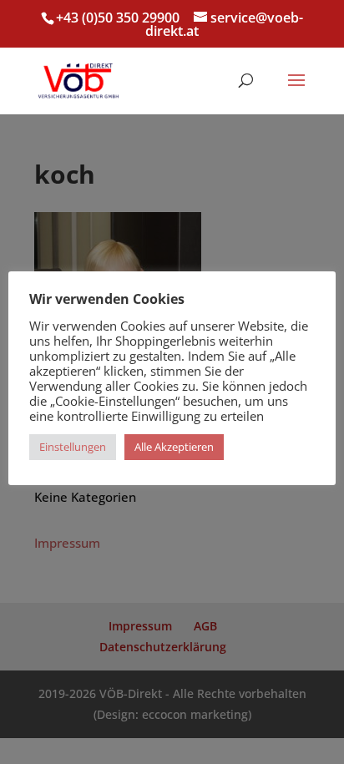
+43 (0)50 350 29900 (118, 17)
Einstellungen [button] (72, 446)
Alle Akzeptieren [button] (174, 446)
